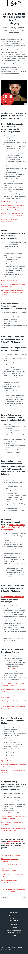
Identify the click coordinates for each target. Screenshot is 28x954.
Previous (5, 897)
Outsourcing (14, 924)
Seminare (16, 32)
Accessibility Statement (8, 950)
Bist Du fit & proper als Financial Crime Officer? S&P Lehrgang (14, 29)
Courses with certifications (14, 930)
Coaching (11, 32)
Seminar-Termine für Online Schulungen (12, 886)
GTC (2, 948)
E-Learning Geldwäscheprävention (10, 855)
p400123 (11, 27)
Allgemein (10, 29)
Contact (14, 936)
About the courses (14, 916)
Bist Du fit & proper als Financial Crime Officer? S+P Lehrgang (13, 527)
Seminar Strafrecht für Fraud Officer (11, 865)
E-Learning (14, 927)
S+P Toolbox (14, 919)
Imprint (20, 948)
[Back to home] (14, 3)
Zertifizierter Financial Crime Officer (12, 842)
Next (24, 897)
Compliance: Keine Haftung (12, 596)
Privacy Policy (11, 948)
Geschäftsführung (13, 669)
